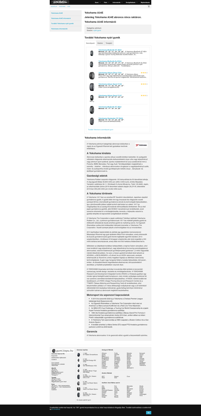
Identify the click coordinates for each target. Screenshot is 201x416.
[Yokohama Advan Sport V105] (92, 87)
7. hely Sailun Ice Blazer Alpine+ (90, 388)
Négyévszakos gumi (57, 372)
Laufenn (116, 367)
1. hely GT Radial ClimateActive (90, 353)
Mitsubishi (130, 389)
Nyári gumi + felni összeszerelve (61, 387)
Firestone (104, 367)
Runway (129, 364)
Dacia (103, 394)
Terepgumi (55, 375)
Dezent (116, 376)
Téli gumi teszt (56, 379)
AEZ (103, 376)
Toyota (141, 391)
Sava (128, 367)
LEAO (116, 368)
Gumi (97, 2)
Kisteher (100, 43)
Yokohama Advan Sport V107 (110, 95)
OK (149, 413)
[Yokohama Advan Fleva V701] (92, 75)
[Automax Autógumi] (55, 2)
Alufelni (54, 388)
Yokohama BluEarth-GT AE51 (110, 50)
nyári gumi (97, 30)
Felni (105, 2)
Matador (129, 353)
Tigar (140, 356)
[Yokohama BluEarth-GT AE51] (92, 53)
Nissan (129, 390)
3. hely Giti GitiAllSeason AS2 (90, 365)
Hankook (116, 361)
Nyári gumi (55, 371)
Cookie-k (54, 359)
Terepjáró (109, 43)
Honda (116, 389)
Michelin (129, 356)
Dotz (115, 378)
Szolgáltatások (130, 2)
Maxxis (129, 354)
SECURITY (130, 368)
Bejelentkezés (145, 2)
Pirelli (128, 360)
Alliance (104, 353)
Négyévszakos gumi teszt (59, 381)
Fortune (104, 368)
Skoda (141, 386)
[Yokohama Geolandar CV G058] (92, 121)
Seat (128, 397)
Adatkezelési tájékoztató (59, 358)
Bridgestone (105, 358)
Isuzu (115, 391)
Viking (141, 361)
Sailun (129, 365)
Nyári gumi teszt (56, 380)
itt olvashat (56, 409)
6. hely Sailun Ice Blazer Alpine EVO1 (90, 382)
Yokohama (142, 365)
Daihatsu (104, 395)
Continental (105, 360)
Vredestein (142, 363)
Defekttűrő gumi (56, 373)
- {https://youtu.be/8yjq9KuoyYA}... (112, 86)
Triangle (141, 358)
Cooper (104, 361)
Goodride (117, 357)
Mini (128, 387)
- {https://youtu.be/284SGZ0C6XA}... (112, 120)
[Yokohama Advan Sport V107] (92, 98)
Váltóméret (55, 365)
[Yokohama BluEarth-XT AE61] (92, 110)
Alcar (103, 378)
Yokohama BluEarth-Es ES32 (110, 61)
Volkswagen (142, 394)
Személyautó (90, 43)
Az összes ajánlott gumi (84, 400)
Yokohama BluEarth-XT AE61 (110, 107)
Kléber (116, 364)
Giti (115, 356)
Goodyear (117, 358)
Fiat (115, 386)
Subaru (141, 389)
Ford (115, 387)
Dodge (104, 397)
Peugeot (129, 393)
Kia (115, 394)
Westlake (142, 364)
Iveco (115, 393)
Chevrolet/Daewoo (107, 390)
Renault (129, 394)
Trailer (141, 393)
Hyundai (116, 390)
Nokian (129, 358)
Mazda (116, 397)
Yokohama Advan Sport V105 (110, 84)
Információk (116, 2)
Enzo (128, 376)
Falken (104, 365)
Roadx (129, 361)
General (116, 354)
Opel (128, 391)
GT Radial (117, 360)
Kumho (116, 365)
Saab (128, 395)
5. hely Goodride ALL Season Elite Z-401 (89, 376)
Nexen (129, 357)
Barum (104, 356)
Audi (103, 387)
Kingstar (116, 363)
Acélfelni (54, 390)
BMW (103, 389)
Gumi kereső (55, 363)
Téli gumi (54, 369)
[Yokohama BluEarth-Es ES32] (92, 64)
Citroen (104, 393)
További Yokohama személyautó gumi (100, 129)
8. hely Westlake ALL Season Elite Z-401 (89, 394)
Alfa (103, 386)
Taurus (141, 354)
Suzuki (141, 390)
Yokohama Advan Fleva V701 (110, 72)
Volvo (141, 395)
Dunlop (104, 364)
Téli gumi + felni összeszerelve (61, 385)
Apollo (104, 354)
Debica (104, 363)
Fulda (116, 353)
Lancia (116, 395)
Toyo (140, 357)
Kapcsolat (54, 356)
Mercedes (130, 386)
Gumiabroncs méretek (58, 364)
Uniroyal (141, 360)
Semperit (142, 353)
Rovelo (129, 363)
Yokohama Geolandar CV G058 (111, 118)
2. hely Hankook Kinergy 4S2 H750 (89, 360)
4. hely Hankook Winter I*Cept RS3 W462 (90, 370)
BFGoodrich (105, 357)
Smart (141, 387)
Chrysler (104, 391)
